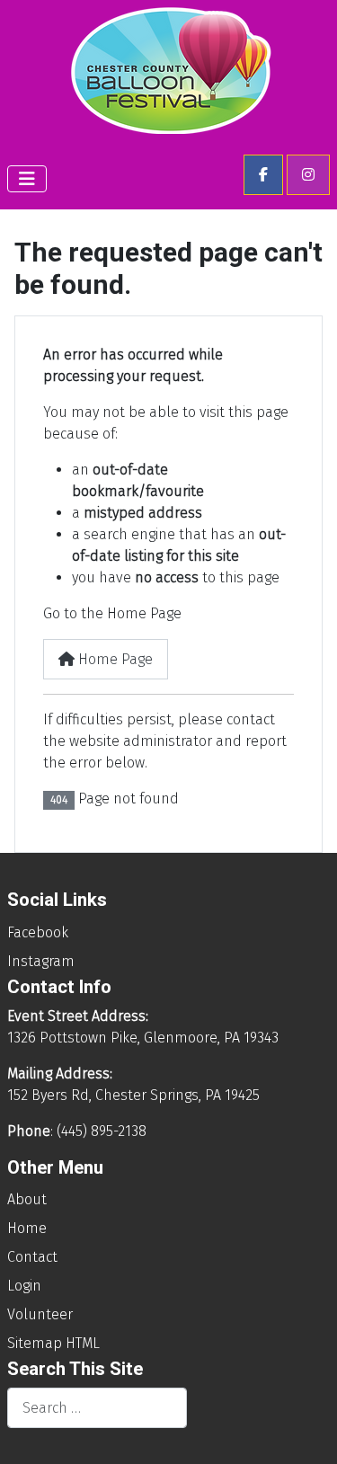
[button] (263, 175)
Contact (32, 1256)
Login (24, 1285)
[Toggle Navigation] (27, 178)
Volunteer (40, 1314)
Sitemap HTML (53, 1343)
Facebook (37, 932)
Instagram (41, 961)
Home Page (114, 659)
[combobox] (97, 1408)
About (27, 1199)
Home (27, 1228)
